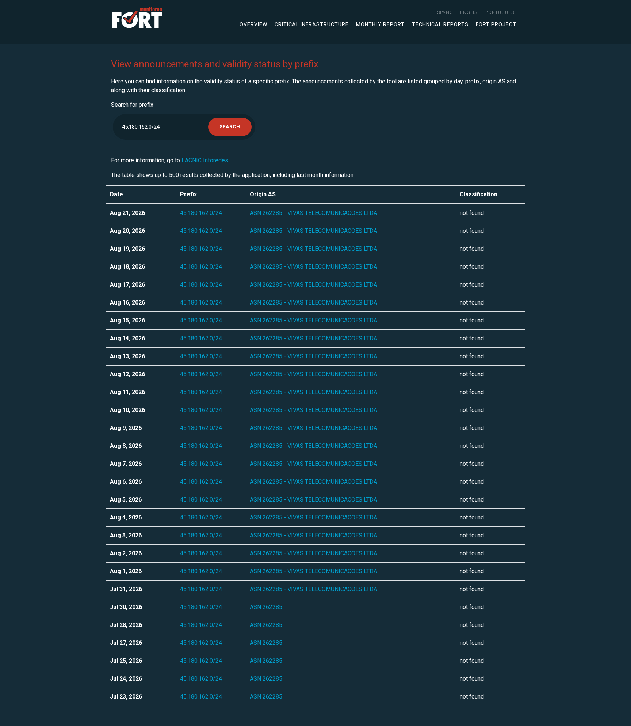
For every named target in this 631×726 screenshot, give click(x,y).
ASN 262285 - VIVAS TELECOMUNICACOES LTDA (313, 212)
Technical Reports (440, 24)
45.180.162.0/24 (201, 212)
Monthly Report (380, 24)
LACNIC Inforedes (204, 160)
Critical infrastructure (312, 24)
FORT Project (496, 24)
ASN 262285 (266, 607)
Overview (253, 24)
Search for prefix (132, 104)
